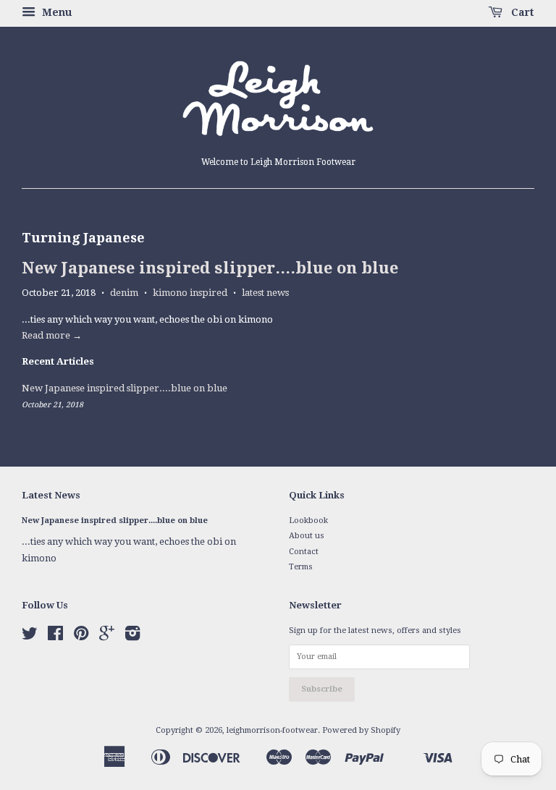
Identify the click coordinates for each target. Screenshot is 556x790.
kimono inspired (190, 292)
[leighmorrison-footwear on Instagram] (132, 637)
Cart (521, 12)
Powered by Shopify (361, 730)
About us (306, 535)
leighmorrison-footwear (272, 730)
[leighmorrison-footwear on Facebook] (55, 637)
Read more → (52, 335)
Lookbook (308, 520)
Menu (55, 12)
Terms (301, 567)
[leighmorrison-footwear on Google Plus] (106, 637)
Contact (304, 551)
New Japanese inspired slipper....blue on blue (210, 268)
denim (124, 292)
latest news (265, 292)
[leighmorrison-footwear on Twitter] (30, 637)
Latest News (51, 495)
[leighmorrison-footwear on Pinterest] (81, 637)
